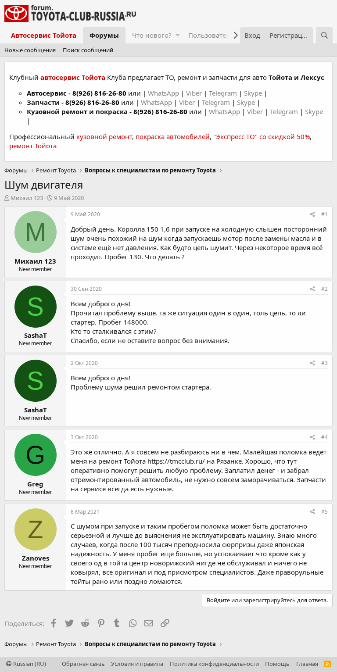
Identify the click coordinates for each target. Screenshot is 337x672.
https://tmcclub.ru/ (176, 461)
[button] (177, 35)
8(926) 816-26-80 (99, 93)
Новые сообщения (30, 50)
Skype (254, 93)
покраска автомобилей (173, 136)
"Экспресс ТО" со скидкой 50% (261, 136)
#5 (324, 511)
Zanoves (35, 558)
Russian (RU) (29, 664)
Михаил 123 (27, 198)
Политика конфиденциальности (214, 664)
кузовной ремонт (104, 136)
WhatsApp (164, 93)
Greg (35, 483)
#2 (324, 289)
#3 (324, 363)
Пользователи (211, 35)
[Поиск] (324, 35)
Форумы (104, 35)
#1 (324, 214)
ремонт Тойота (33, 145)
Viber (194, 93)
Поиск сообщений (88, 50)
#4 (324, 437)
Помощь (277, 664)
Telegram (224, 93)
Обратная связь (83, 664)
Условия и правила (137, 664)
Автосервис (47, 93)
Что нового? (152, 35)
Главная (307, 664)
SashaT (35, 335)
